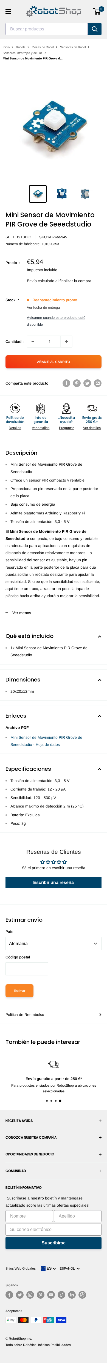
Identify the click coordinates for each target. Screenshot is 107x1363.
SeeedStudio (18, 237)
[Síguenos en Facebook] (9, 1295)
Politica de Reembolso (24, 1014)
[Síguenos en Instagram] (30, 1295)
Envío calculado (40, 281)
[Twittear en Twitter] (87, 383)
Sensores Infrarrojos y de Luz (23, 53)
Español (68, 1268)
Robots (21, 47)
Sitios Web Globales (20, 1268)
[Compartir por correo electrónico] (98, 383)
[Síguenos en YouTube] (51, 1295)
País (9, 931)
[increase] (66, 341)
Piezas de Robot (43, 47)
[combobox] (46, 29)
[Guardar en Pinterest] (77, 383)
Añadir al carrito (53, 362)
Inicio (6, 47)
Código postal (17, 957)
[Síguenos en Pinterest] (40, 1295)
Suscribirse (54, 1243)
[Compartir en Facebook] (66, 383)
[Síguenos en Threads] (82, 1295)
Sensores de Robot (73, 47)
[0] (97, 11)
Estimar (19, 991)
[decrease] (33, 341)
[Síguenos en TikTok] (61, 1295)
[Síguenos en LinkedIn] (72, 1295)
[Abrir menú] (8, 11)
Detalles (15, 428)
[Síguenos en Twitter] (20, 1295)
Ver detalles (40, 428)
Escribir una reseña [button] (53, 882)
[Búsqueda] (95, 29)
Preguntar (66, 428)
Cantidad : (14, 341)
